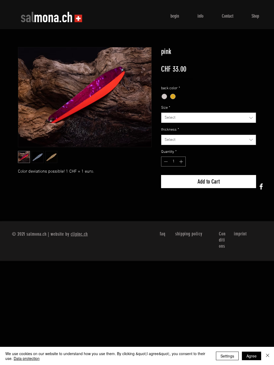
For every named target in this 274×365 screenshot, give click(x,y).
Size (165, 108)
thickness (170, 129)
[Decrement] (165, 161)
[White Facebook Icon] (261, 187)
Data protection (27, 358)
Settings (227, 356)
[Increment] (181, 161)
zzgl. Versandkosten (177, 79)
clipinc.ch (79, 234)
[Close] (267, 356)
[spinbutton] (173, 161)
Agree (251, 356)
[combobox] (208, 117)
